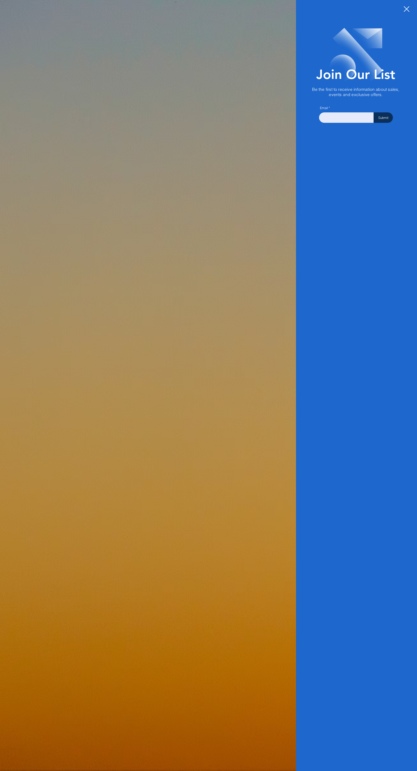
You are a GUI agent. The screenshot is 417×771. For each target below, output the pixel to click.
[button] (406, 9)
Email (324, 108)
